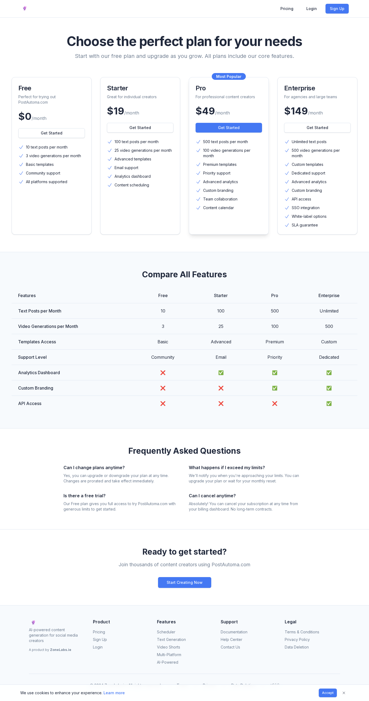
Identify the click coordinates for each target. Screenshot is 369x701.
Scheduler (166, 632)
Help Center (231, 639)
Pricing (286, 8)
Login (311, 8)
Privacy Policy (297, 639)
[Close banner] (344, 693)
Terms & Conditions (302, 632)
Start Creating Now (185, 582)
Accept (328, 693)
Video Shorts (168, 647)
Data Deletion (297, 647)
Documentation (234, 632)
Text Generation (171, 639)
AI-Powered (167, 662)
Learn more (114, 692)
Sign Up (337, 8)
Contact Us (230, 647)
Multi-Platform (169, 654)
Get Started (51, 133)
